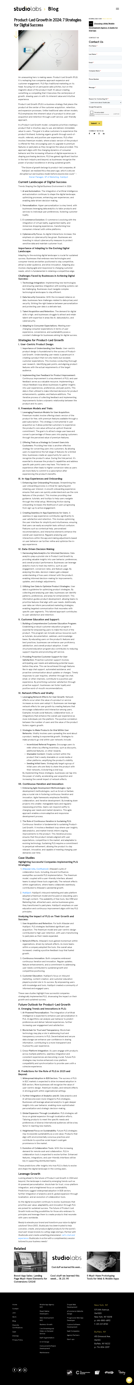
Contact (15, 1309)
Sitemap (15, 1336)
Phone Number (94, 79)
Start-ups (70, 1339)
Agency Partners (73, 1335)
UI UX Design (44, 1342)
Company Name (95, 71)
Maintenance (44, 1352)
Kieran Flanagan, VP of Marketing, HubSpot (48, 177)
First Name (93, 46)
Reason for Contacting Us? (99, 99)
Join (14, 1313)
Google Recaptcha (95, 107)
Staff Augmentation (47, 1338)
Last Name (93, 54)
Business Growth (46, 1324)
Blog (14, 1321)
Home (14, 1304)
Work (14, 1317)
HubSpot (27, 892)
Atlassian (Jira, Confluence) (35, 869)
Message (92, 87)
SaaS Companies (73, 1331)
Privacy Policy (17, 1340)
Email (91, 62)
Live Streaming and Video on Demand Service (47, 1331)
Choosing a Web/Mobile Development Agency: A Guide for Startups (103, 27)
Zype (14, 1332)
